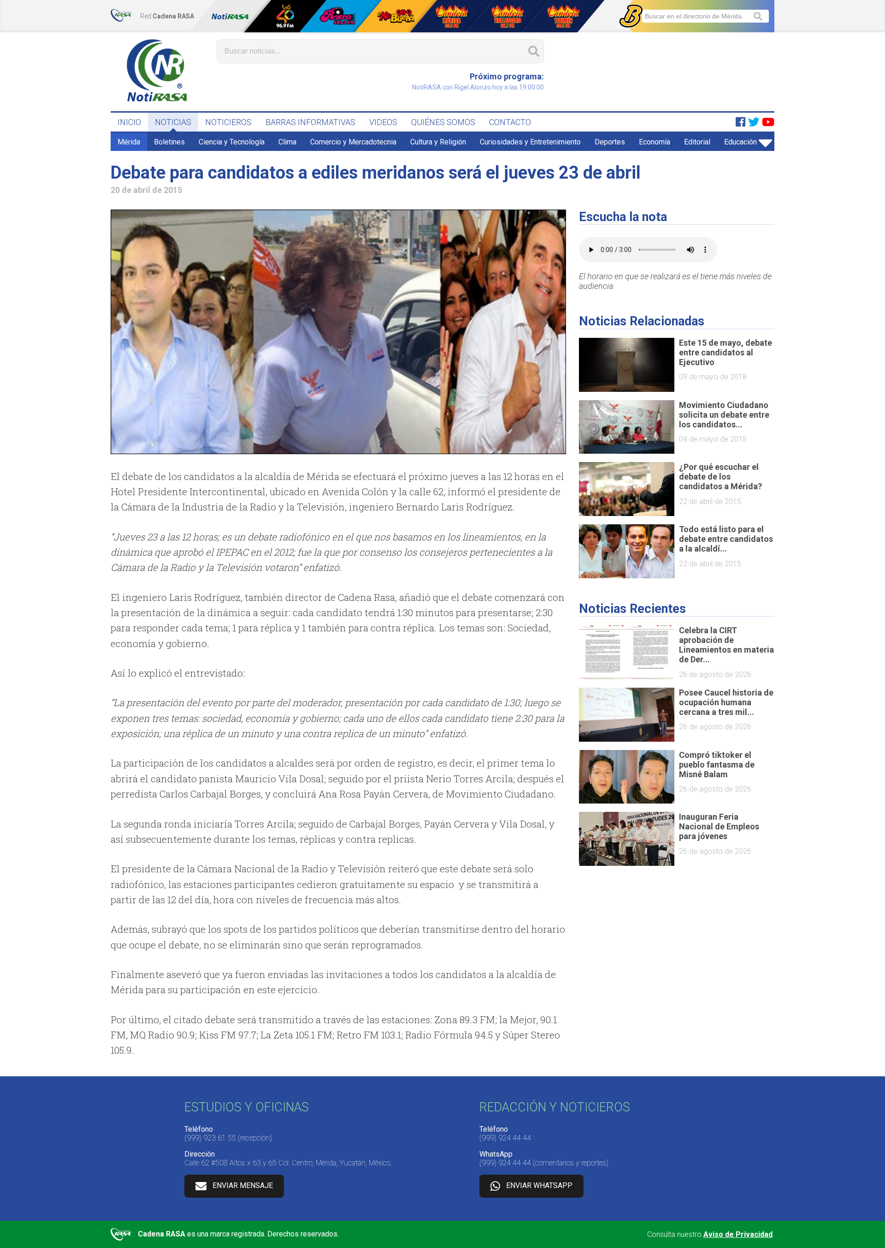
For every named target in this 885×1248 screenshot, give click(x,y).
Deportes (610, 142)
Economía (654, 142)
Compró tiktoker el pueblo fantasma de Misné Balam (717, 764)
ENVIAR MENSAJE (242, 1185)
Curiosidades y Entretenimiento (530, 142)
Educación (740, 142)
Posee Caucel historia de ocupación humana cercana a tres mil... (726, 702)
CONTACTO (510, 122)
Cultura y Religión (438, 142)
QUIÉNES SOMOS (443, 122)
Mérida (129, 142)
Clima (287, 142)
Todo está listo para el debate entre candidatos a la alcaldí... (726, 538)
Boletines (169, 142)
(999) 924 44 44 (505, 1138)
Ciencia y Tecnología (232, 142)
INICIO (129, 122)
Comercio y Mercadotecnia (353, 142)
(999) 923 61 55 (210, 1138)
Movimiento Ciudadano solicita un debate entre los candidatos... (724, 414)
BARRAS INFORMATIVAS (310, 122)
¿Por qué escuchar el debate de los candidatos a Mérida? (720, 476)
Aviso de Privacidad (738, 1234)
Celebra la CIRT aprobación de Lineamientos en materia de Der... (726, 644)
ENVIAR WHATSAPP (539, 1185)
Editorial (697, 142)
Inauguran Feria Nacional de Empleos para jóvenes (719, 826)
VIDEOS (383, 122)
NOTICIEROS (228, 122)
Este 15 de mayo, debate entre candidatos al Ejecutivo (725, 352)
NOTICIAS (173, 122)
